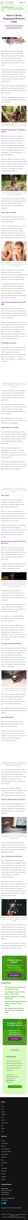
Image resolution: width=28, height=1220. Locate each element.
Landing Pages (4, 1143)
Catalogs (3, 1173)
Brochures (3, 1146)
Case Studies (4, 1162)
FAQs (2, 1117)
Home (2, 1106)
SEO (2, 1165)
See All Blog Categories (8, 7)
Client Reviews (4, 1123)
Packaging (3, 1176)
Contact (3, 1128)
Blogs (2, 1160)
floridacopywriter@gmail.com (8, 1198)
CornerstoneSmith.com (20, 1217)
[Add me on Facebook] (5, 1203)
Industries (3, 1114)
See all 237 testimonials (15, 1086)
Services (3, 1112)
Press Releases (4, 1154)
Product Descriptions (6, 1151)
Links (2, 1131)
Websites (3, 1140)
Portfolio (3, 1120)
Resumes (3, 1179)
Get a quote (14, 975)
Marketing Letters (5, 1149)
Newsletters (4, 1157)
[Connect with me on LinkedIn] (2, 1203)
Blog (2, 1125)
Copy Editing (4, 1168)
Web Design (4, 1171)
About (2, 1109)
